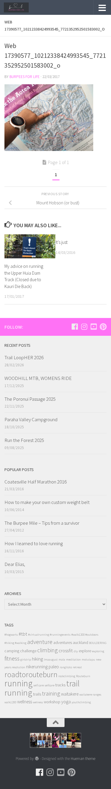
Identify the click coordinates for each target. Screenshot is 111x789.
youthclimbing (81, 702)
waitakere (69, 694)
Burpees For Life (24, 76)
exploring (98, 651)
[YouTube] (93, 326)
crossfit (66, 650)
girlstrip (25, 659)
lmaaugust (51, 659)
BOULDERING (98, 643)
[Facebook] (74, 326)
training (51, 693)
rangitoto (66, 667)
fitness (12, 658)
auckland (80, 642)
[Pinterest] (103, 326)
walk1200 (10, 702)
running (18, 683)
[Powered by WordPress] (36, 759)
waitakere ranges (90, 694)
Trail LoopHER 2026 (24, 357)
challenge (28, 650)
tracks (60, 685)
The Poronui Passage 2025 (30, 399)
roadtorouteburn (30, 674)
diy (76, 651)
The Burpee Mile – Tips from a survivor (41, 523)
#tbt (23, 634)
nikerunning (37, 666)
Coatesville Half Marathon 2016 (35, 481)
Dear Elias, (14, 564)
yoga (66, 701)
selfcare (49, 685)
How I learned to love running (33, 543)
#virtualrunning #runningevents (49, 635)
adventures (62, 642)
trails (37, 694)
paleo (54, 666)
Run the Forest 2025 (24, 440)
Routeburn (83, 676)
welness (38, 702)
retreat (77, 667)
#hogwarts (11, 635)
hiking (37, 659)
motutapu (88, 659)
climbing (47, 650)
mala (62, 659)
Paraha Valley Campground (30, 419)
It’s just (61, 242)
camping (11, 650)
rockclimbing (66, 676)
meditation (73, 659)
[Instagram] (84, 326)
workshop (52, 701)
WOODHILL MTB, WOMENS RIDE (38, 378)
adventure (39, 642)
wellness (24, 701)
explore (85, 650)
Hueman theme (83, 758)
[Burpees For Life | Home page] (20, 7)
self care (38, 685)
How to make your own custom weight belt (47, 502)
